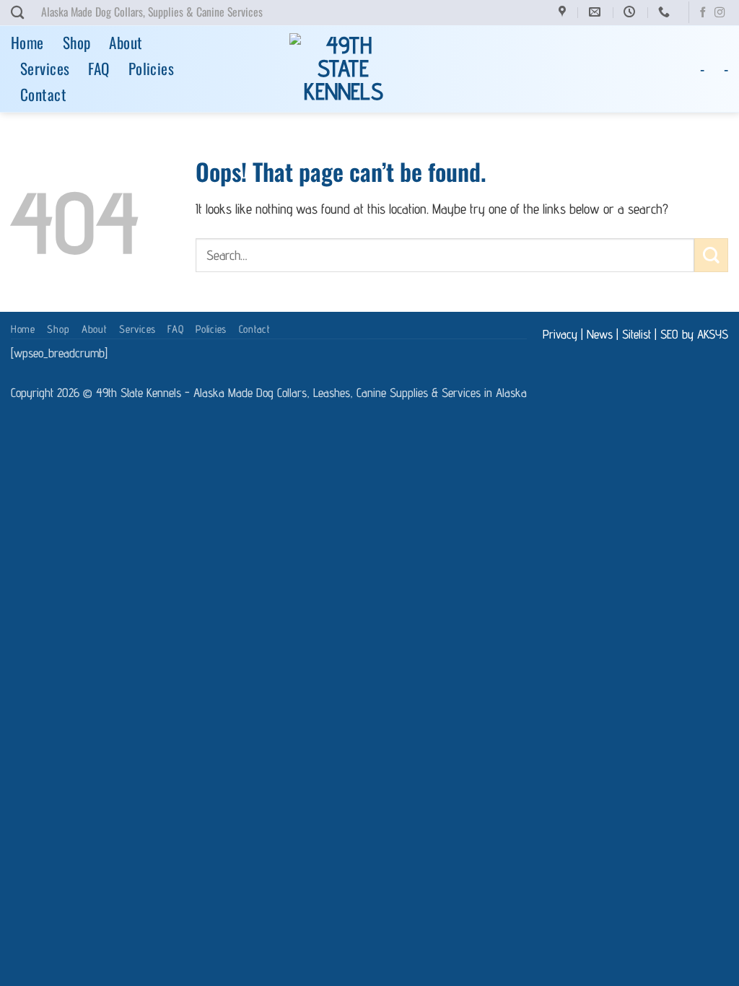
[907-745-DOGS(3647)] (665, 11)
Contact (43, 94)
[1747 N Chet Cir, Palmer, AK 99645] (564, 11)
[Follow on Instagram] (719, 13)
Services (44, 68)
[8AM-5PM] (631, 11)
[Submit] (711, 255)
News (600, 333)
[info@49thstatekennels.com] (596, 11)
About (125, 42)
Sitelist (636, 333)
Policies (151, 68)
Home (27, 42)
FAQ (98, 68)
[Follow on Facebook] (703, 13)
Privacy (560, 333)
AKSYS (712, 333)
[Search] (17, 12)
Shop (77, 42)
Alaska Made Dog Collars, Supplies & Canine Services (152, 11)
